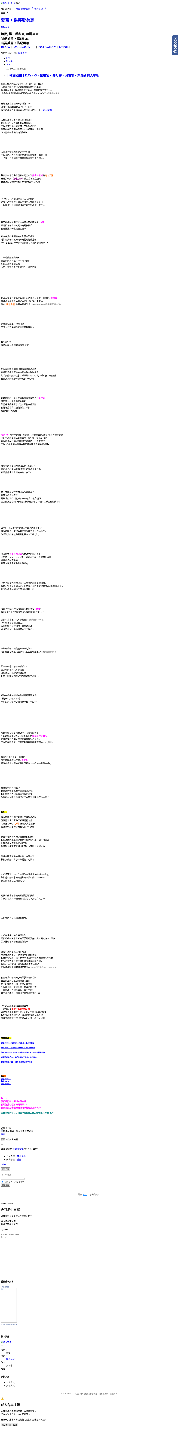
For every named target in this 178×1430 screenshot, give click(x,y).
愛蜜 (3, 1134)
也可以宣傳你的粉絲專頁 (9, 1324)
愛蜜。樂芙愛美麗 (17, 20)
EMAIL (64, 46)
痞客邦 (16, 1149)
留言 (21, 1149)
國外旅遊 (21, 1156)
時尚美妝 (22, 53)
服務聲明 (113, 1394)
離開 (15, 1425)
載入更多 (5, 1169)
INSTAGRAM (47, 46)
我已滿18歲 (6, 1425)
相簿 (8, 58)
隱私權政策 (103, 1394)
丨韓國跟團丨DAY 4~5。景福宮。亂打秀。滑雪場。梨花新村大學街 (52, 75)
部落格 (9, 61)
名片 (8, 64)
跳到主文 (5, 27)
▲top (3, 1164)
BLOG (5, 46)
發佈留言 (5, 1185)
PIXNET (69, 1394)
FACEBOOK (21, 46)
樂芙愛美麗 (5, 1287)
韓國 (19, 1159)
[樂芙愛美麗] (9, 1322)
